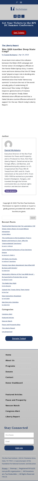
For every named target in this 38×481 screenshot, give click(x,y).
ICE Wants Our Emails (9, 259)
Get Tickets (19, 32)
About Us (10, 360)
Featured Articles (8, 318)
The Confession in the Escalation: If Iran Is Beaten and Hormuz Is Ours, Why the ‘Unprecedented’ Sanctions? (16, 240)
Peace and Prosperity (16, 400)
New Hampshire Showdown (11, 296)
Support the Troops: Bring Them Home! (15, 290)
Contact (9, 377)
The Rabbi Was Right (9, 283)
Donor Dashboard (14, 383)
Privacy (5, 468)
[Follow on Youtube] (22, 16)
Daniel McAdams (10, 55)
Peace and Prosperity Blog (11, 325)
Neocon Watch (7, 321)
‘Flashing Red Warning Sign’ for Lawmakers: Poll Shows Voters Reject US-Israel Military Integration (18, 228)
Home (8, 355)
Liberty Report (13, 416)
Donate (9, 371)
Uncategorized (7, 332)
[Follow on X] (19, 16)
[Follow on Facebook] (15, 16)
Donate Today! (19, 338)
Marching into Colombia (10, 302)
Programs (10, 366)
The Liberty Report (10, 45)
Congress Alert (7, 314)
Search (33, 218)
